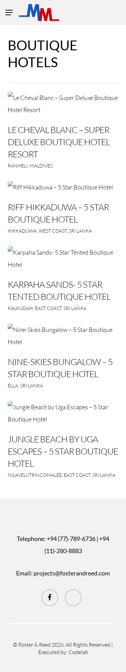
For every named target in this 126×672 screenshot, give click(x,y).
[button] (9, 12)
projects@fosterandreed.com (72, 573)
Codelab (78, 652)
